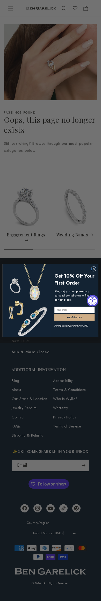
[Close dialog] (93, 269)
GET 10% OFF (74, 317)
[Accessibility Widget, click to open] (92, 300)
